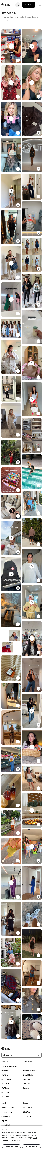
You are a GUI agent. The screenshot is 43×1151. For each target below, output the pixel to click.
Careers (26, 1088)
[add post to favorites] (18, 60)
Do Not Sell (5, 1125)
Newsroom (27, 1079)
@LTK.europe (6, 1084)
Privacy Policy (6, 1112)
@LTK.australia (7, 1092)
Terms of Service (7, 1108)
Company (26, 1084)
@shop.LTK (5, 1071)
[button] (40, 4)
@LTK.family (6, 1079)
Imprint (4, 1121)
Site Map (26, 1112)
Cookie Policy (6, 1116)
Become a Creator (30, 1071)
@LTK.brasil (5, 1088)
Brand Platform (29, 1075)
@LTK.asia (5, 1097)
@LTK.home (5, 1075)
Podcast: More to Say (9, 1066)
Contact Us (27, 1116)
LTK (24, 1066)
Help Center (27, 1108)
